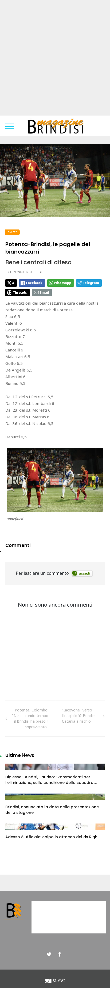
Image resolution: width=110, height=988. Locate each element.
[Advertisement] (55, 58)
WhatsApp (62, 283)
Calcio (12, 232)
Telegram (91, 283)
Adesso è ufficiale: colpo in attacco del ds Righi (51, 837)
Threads (20, 292)
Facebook (34, 283)
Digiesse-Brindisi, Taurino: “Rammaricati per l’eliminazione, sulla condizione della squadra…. (51, 779)
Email (44, 292)
